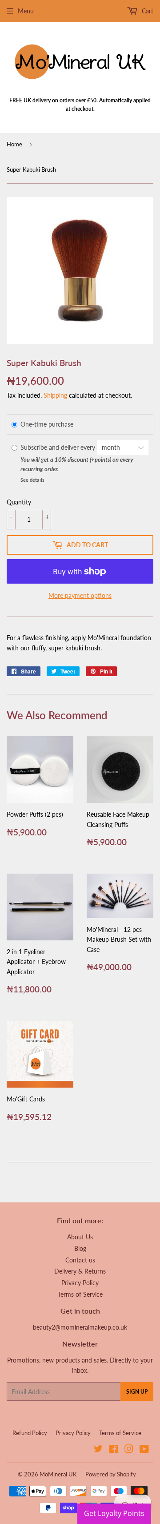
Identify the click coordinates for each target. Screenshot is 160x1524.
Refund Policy (29, 1432)
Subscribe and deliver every (58, 447)
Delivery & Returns (80, 1271)
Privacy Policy (80, 1282)
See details (32, 480)
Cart (146, 11)
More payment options (80, 595)
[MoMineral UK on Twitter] (98, 1450)
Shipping (55, 395)
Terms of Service (80, 1294)
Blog (80, 1248)
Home (14, 144)
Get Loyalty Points (114, 1513)
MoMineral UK (58, 1474)
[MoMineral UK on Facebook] (113, 1450)
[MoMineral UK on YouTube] (144, 1450)
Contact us (80, 1260)
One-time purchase (46, 424)
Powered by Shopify (110, 1474)
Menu (26, 11)
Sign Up (137, 1391)
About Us (80, 1237)
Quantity (19, 502)
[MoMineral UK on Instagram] (128, 1450)
